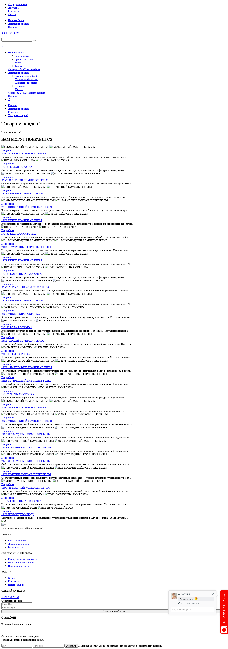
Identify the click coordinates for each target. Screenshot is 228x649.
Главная (12, 105)
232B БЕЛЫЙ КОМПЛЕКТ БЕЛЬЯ (21, 260)
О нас (11, 577)
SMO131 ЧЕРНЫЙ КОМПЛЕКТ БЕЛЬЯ (24, 180)
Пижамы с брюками (26, 79)
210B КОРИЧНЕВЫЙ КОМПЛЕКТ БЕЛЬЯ (26, 447)
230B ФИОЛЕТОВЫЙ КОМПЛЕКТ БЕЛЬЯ (26, 420)
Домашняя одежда (18, 23)
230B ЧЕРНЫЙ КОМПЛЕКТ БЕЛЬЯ (22, 340)
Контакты (13, 11)
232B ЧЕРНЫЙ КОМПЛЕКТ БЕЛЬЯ (22, 300)
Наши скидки (16, 584)
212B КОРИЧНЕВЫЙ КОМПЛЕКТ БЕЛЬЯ (26, 474)
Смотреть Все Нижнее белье (24, 69)
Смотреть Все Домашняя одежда (26, 92)
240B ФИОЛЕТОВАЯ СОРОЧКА (20, 313)
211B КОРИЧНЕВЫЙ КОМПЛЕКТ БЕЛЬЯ (26, 380)
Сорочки (20, 86)
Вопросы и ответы (18, 565)
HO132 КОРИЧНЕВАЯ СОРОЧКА (21, 501)
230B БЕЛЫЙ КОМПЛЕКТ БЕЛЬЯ (21, 220)
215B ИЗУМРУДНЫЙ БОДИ (17, 514)
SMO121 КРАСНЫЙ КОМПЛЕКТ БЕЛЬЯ (25, 487)
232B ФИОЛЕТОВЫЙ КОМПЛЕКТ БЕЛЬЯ (26, 367)
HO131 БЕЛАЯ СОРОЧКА (16, 166)
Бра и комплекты (24, 59)
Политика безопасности (21, 562)
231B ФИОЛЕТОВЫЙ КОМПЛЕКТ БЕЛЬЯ (26, 207)
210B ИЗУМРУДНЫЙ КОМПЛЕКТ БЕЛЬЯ (26, 434)
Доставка (13, 7)
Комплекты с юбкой (26, 76)
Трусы (18, 66)
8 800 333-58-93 (10, 33)
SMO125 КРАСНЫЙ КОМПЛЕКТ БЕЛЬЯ (25, 287)
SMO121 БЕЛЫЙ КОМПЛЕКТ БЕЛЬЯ (23, 407)
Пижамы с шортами (26, 82)
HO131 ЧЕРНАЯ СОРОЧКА (17, 394)
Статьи (12, 14)
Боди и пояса (22, 55)
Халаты (19, 89)
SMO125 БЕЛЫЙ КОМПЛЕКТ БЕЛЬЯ (23, 153)
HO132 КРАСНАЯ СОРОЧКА (18, 233)
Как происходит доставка (22, 559)
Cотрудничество (17, 4)
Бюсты (18, 62)
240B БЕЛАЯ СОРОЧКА (15, 354)
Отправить (71, 646)
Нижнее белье (16, 20)
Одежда (12, 27)
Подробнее (7, 150)
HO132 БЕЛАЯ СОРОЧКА (16, 327)
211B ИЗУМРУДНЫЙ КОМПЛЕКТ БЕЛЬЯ (26, 247)
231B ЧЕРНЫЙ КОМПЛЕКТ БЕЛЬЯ (22, 193)
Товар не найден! (18, 115)
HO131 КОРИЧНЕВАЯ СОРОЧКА (21, 273)
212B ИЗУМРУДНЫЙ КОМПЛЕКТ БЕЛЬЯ (26, 461)
